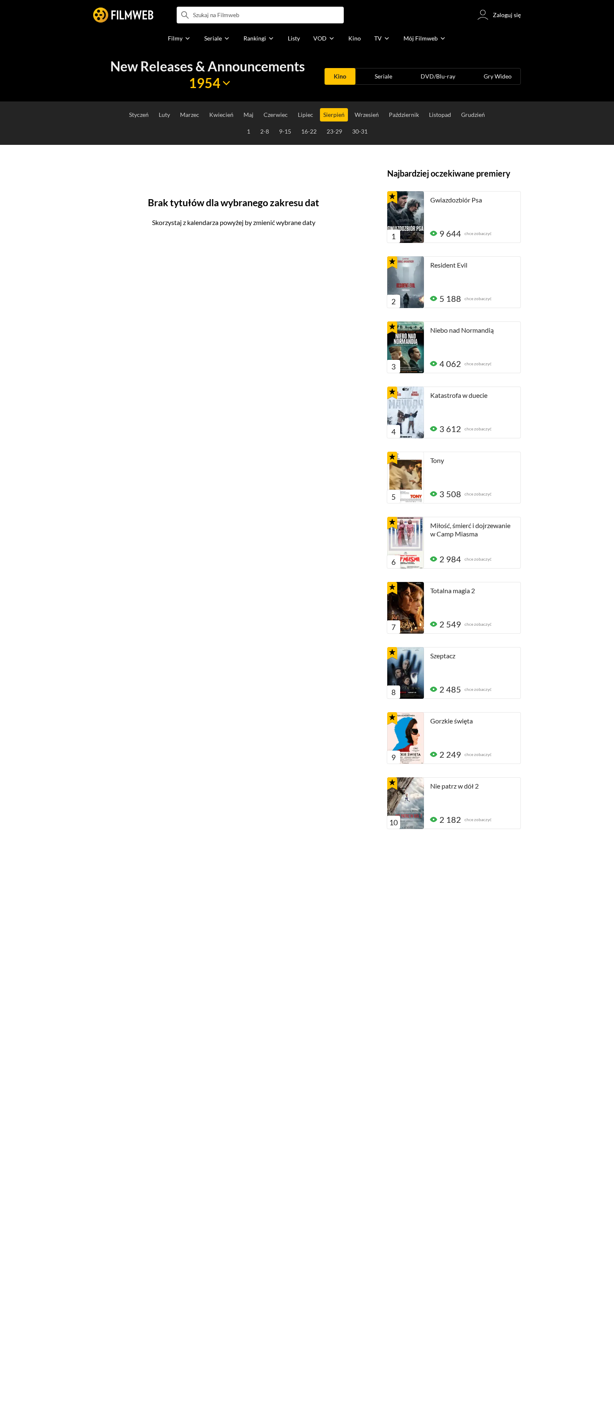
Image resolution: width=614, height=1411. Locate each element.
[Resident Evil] (405, 282)
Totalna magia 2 (452, 590)
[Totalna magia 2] (405, 608)
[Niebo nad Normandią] (405, 347)
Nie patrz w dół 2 (454, 786)
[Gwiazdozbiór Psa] (405, 217)
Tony (437, 460)
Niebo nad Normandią (462, 330)
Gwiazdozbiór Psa (456, 200)
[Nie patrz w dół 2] (405, 803)
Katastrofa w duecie (458, 395)
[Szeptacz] (405, 673)
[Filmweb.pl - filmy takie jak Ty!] (123, 15)
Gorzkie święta (451, 721)
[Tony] (405, 477)
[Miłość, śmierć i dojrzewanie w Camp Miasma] (405, 543)
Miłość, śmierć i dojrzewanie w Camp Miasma (470, 529)
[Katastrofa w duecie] (405, 412)
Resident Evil (448, 265)
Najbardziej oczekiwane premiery (448, 173)
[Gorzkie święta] (405, 738)
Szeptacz (442, 656)
